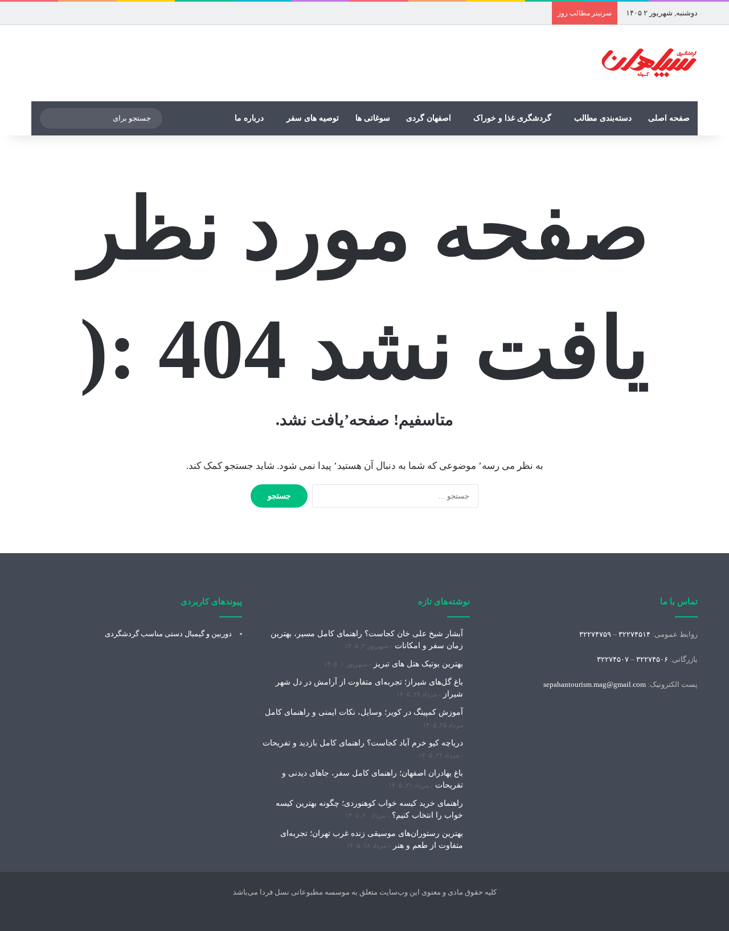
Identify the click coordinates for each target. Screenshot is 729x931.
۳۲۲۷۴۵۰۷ (613, 659)
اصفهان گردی (428, 118)
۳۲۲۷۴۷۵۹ (595, 634)
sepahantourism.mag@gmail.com (594, 684)
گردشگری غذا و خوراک (512, 118)
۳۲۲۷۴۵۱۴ (634, 634)
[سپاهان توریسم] (649, 63)
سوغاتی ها (372, 118)
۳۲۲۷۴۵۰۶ (652, 659)
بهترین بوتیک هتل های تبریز (418, 664)
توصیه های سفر (312, 118)
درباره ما (249, 118)
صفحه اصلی (669, 118)
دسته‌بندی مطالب (603, 118)
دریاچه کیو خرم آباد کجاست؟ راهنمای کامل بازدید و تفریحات (363, 743)
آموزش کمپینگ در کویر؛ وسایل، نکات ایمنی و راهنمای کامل (364, 712)
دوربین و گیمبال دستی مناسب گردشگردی (168, 633)
